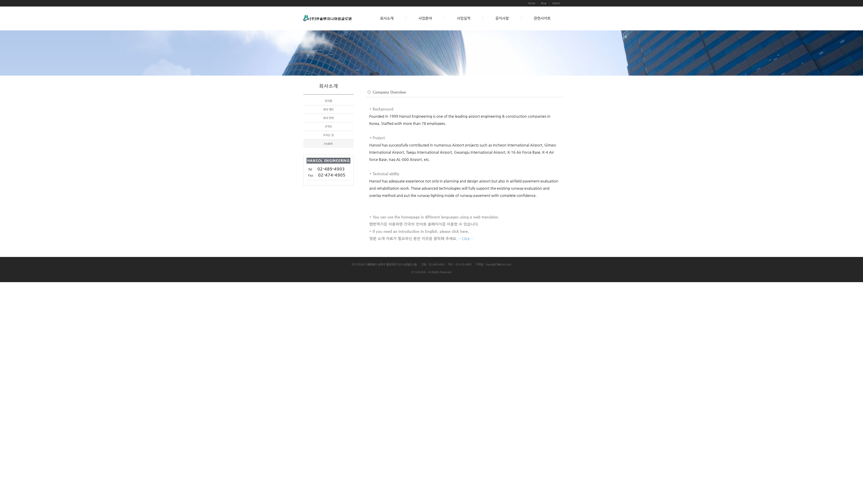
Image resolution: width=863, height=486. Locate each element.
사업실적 (463, 18)
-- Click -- (465, 238)
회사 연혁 (328, 117)
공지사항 (502, 18)
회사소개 (387, 18)
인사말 (328, 100)
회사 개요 (328, 109)
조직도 (328, 126)
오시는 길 (328, 135)
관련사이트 (542, 18)
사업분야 (425, 18)
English (328, 143)
